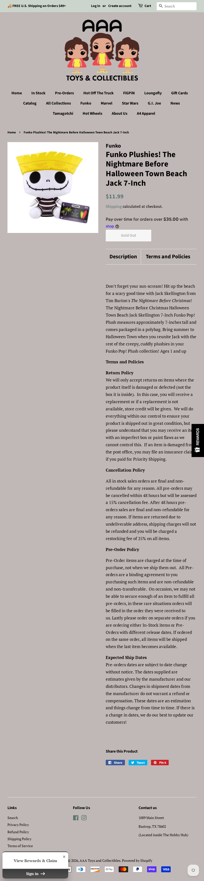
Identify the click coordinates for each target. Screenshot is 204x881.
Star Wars (130, 103)
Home (16, 93)
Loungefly (153, 93)
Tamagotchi (63, 113)
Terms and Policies (168, 257)
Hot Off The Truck (98, 93)
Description (123, 257)
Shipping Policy (19, 838)
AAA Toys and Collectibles (100, 860)
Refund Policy (18, 831)
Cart (148, 5)
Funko (85, 103)
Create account (119, 5)
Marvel (106, 103)
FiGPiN (129, 93)
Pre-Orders (64, 93)
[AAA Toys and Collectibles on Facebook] (76, 818)
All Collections (58, 103)
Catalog (30, 103)
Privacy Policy (18, 824)
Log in (95, 5)
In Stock (38, 93)
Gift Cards (179, 93)
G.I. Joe (154, 103)
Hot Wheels (92, 113)
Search (12, 817)
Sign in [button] (33, 873)
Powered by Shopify (137, 860)
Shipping (114, 206)
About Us (119, 113)
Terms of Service (20, 845)
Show (198, 440)
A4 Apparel (146, 113)
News (175, 103)
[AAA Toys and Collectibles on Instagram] (84, 818)
